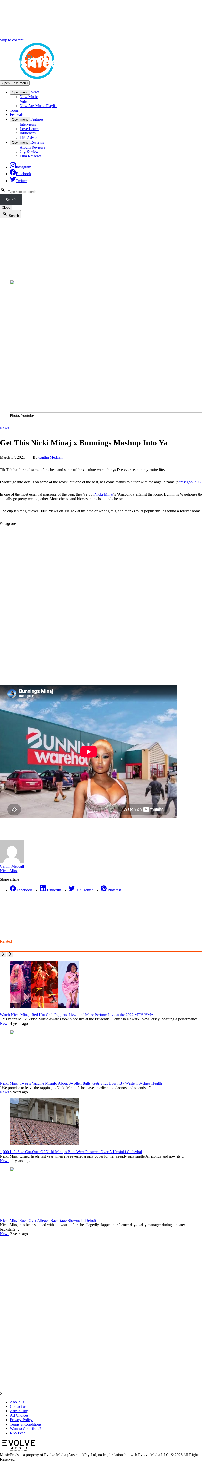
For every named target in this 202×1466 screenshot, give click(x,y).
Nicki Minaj (103, 494)
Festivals (16, 115)
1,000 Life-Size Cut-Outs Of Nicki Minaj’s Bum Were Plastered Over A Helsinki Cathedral (71, 1152)
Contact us (18, 1406)
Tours (14, 110)
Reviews (37, 142)
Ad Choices (19, 1415)
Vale (23, 101)
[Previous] (3, 954)
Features (36, 119)
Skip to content (11, 40)
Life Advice (29, 137)
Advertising (19, 1411)
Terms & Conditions (25, 1424)
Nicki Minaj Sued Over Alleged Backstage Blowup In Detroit (48, 1220)
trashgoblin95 (190, 482)
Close (6, 207)
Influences (28, 133)
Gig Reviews (30, 152)
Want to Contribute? (25, 1429)
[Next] (10, 954)
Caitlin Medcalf (50, 457)
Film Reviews (30, 156)
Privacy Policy (21, 1420)
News (34, 92)
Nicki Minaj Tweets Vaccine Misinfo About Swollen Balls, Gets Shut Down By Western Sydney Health (81, 1083)
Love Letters (29, 129)
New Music (29, 97)
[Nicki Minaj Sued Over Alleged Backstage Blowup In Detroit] (44, 1212)
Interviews (28, 124)
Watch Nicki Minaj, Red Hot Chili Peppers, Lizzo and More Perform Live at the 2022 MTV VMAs (77, 1015)
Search (11, 200)
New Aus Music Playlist (38, 106)
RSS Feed (18, 1433)
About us (17, 1402)
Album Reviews (32, 147)
